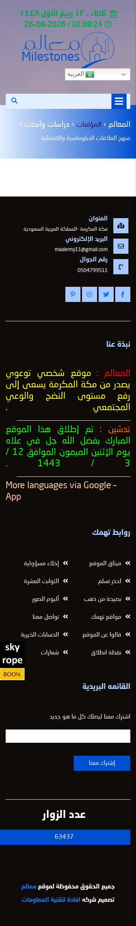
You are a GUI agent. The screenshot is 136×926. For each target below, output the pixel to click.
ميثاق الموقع (105, 564)
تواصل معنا (45, 617)
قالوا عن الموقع (101, 635)
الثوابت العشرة (41, 582)
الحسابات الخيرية (40, 635)
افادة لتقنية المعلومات (51, 900)
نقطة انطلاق (106, 653)
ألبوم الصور (45, 599)
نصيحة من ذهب (102, 599)
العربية (76, 74)
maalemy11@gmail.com (81, 249)
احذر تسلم (109, 582)
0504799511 (92, 270)
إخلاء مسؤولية (41, 564)
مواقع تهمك (106, 617)
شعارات (50, 653)
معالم (28, 887)
